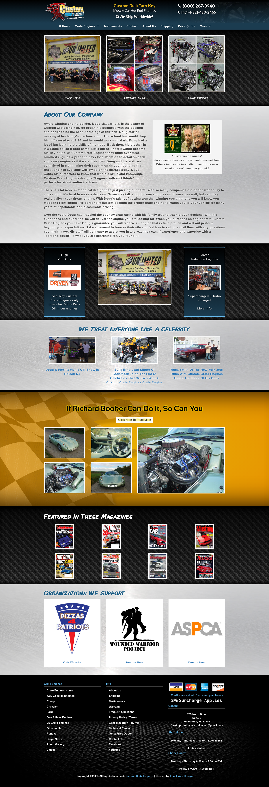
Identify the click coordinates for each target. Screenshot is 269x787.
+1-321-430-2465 (202, 12)
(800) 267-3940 (199, 6)
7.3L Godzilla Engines (60, 695)
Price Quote (186, 26)
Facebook (115, 744)
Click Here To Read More (134, 419)
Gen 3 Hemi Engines (60, 717)
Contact (132, 26)
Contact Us (116, 739)
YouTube (114, 749)
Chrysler (52, 706)
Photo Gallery (55, 744)
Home (65, 26)
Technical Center (119, 728)
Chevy (51, 701)
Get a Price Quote (120, 733)
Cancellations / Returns (124, 722)
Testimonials (113, 26)
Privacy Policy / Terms (123, 717)
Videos (51, 749)
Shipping (166, 26)
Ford (50, 711)
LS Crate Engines (58, 722)
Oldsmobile (54, 728)
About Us (149, 26)
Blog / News (54, 739)
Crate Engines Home (60, 690)
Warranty (114, 706)
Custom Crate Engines (140, 776)
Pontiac (51, 733)
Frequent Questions (121, 711)
